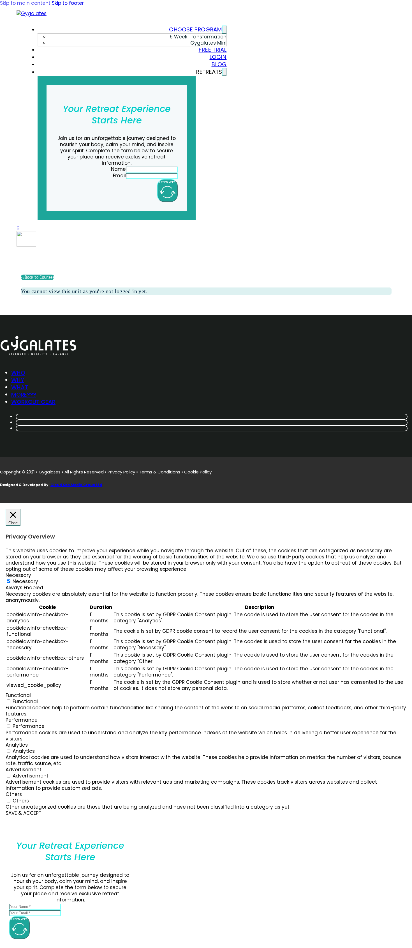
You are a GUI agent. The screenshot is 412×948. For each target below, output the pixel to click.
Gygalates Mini (208, 43)
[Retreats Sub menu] (224, 72)
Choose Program (195, 29)
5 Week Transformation (198, 36)
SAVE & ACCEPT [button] (23, 813)
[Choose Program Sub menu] (224, 30)
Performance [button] (22, 720)
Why (17, 380)
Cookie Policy (198, 472)
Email (119, 175)
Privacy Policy (121, 472)
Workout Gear (33, 402)
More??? (23, 395)
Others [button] (14, 794)
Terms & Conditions (159, 472)
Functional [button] (18, 695)
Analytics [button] (17, 745)
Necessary (25, 581)
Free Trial (212, 50)
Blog (218, 64)
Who (18, 373)
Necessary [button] (18, 575)
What (19, 387)
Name (118, 169)
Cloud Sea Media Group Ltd (76, 484)
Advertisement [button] (23, 769)
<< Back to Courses (37, 277)
